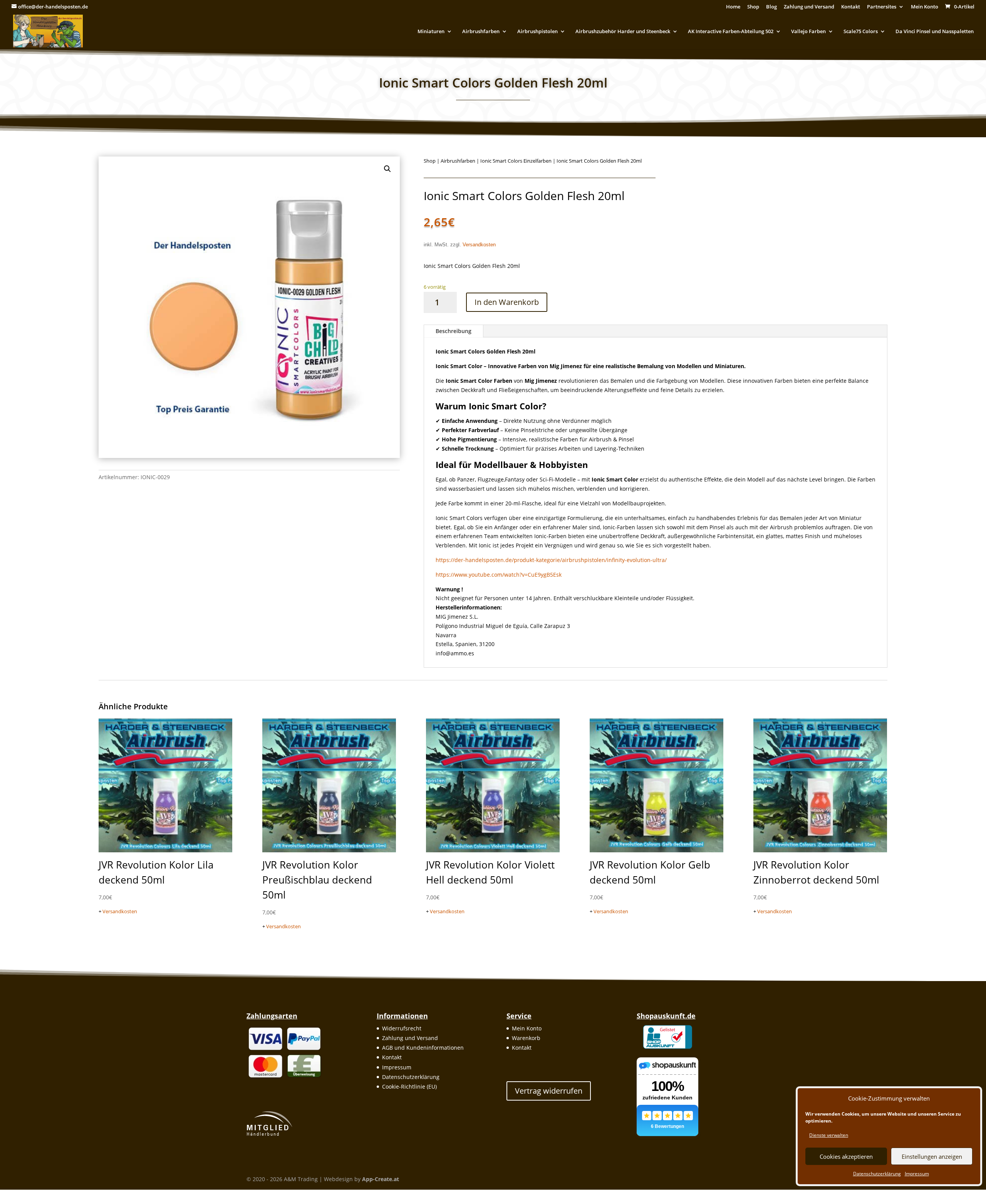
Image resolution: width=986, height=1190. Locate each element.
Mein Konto (924, 7)
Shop (753, 7)
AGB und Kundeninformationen (423, 1047)
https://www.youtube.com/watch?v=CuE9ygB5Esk (499, 574)
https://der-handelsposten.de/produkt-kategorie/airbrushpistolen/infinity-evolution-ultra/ (551, 560)
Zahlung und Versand (809, 7)
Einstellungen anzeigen (932, 1156)
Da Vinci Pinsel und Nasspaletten (934, 32)
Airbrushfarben (481, 32)
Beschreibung (453, 331)
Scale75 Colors (860, 32)
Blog (771, 7)
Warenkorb (526, 1038)
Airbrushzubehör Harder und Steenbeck (622, 32)
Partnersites (881, 7)
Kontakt (850, 7)
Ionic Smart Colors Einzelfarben (516, 160)
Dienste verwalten (828, 1135)
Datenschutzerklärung (877, 1173)
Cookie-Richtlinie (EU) (409, 1086)
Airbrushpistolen (537, 32)
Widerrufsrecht (401, 1028)
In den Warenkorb (507, 302)
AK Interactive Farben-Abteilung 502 (730, 32)
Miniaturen (431, 32)
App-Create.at (380, 1179)
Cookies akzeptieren (846, 1156)
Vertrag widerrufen (548, 1091)
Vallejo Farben (808, 32)
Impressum (917, 1173)
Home (733, 7)
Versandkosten (479, 244)
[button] (387, 169)
